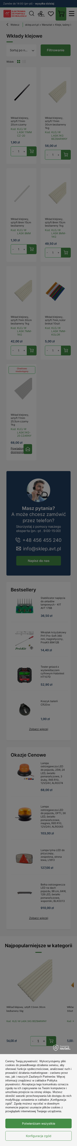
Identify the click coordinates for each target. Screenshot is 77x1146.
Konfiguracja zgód (38, 1136)
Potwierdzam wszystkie (38, 1123)
